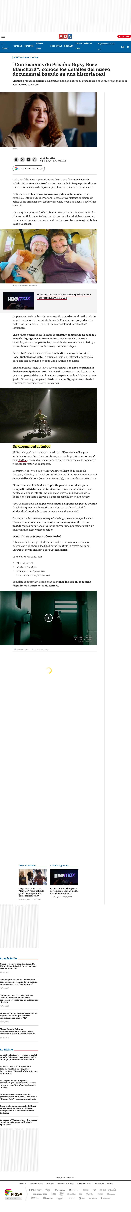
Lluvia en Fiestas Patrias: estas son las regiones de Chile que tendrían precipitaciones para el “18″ (18, 1015)
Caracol (111, 1190)
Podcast (68, 46)
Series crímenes (22, 649)
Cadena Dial (80, 1194)
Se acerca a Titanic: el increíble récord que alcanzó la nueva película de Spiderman (18, 1122)
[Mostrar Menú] (3, 36)
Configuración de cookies (103, 1184)
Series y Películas (26, 57)
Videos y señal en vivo (83, 46)
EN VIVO (125, 36)
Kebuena (111, 1194)
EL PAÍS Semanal (89, 1194)
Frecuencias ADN (36, 1184)
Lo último (5, 46)
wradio (60, 1194)
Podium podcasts (59, 1197)
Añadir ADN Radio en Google (30, 168)
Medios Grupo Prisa (13, 1198)
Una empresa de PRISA (13, 1192)
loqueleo (92, 1197)
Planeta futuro (100, 1194)
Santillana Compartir (73, 1190)
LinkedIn (28, 159)
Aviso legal (50, 1184)
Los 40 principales (46, 1190)
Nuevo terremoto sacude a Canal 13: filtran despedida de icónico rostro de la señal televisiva (18, 966)
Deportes (29, 46)
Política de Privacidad (65, 1184)
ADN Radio (65, 36)
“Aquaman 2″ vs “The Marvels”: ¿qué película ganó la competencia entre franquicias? (31, 892)
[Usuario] (128, 46)
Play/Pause (49, 618)
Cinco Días (70, 1194)
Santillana (58, 1190)
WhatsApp (34, 159)
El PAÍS (35, 1190)
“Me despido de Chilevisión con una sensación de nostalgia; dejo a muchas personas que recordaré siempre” (18, 982)
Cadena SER (85, 1190)
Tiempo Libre (39, 46)
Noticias (18, 46)
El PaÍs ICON (70, 1197)
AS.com (93, 1190)
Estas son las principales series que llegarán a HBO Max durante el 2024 (64, 296)
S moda (81, 1197)
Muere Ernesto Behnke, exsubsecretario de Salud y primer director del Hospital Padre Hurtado (17, 1031)
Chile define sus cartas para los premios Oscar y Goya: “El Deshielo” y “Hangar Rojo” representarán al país (18, 1096)
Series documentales (41, 649)
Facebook (16, 159)
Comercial (22, 1184)
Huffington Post (39, 1194)
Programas (56, 46)
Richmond (34, 1197)
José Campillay (47, 158)
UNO (53, 1194)
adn (102, 1190)
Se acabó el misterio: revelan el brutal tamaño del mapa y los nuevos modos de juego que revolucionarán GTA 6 (18, 1057)
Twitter (22, 159)
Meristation (105, 1197)
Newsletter (122, 46)
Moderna (47, 1197)
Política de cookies (84, 1184)
